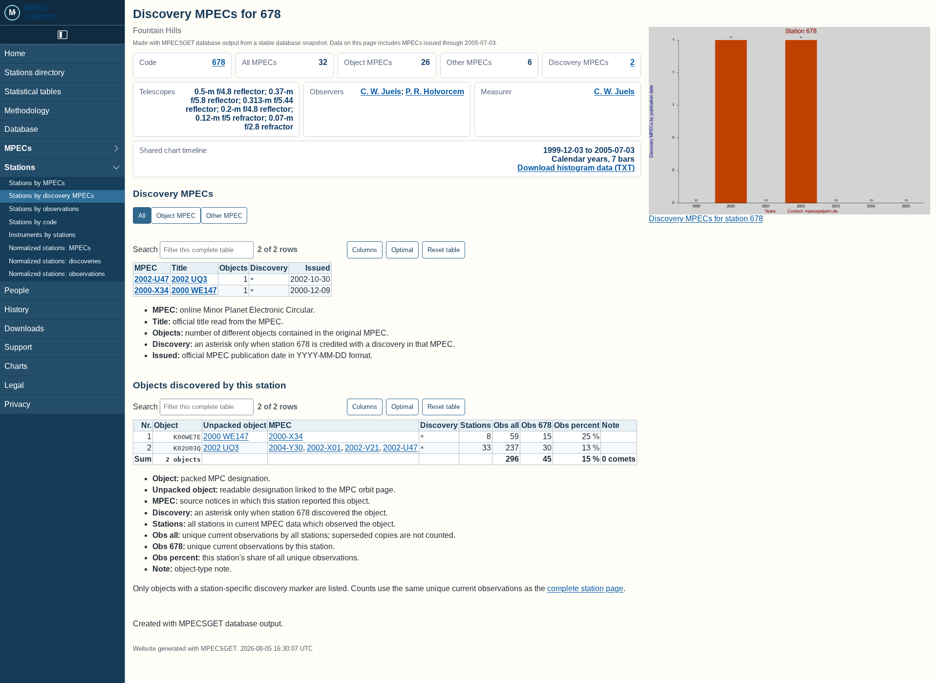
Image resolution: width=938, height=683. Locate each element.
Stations (19, 167)
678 (218, 62)
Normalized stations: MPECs (50, 248)
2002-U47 (151, 279)
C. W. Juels (381, 91)
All (142, 215)
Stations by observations (44, 209)
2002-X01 (324, 448)
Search (146, 249)
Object (166, 425)
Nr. (146, 425)
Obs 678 (536, 425)
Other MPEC (224, 215)
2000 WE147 (194, 290)
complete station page (585, 588)
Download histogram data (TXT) (576, 168)
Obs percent (576, 425)
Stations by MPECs (37, 183)
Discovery (269, 268)
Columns (364, 250)
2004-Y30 (286, 448)
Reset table (443, 250)
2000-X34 (151, 290)
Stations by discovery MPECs (51, 195)
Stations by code (33, 222)
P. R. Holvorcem (434, 91)
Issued (317, 268)
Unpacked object (234, 425)
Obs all (506, 425)
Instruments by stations (42, 235)
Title (179, 268)
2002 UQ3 (189, 279)
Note (610, 425)
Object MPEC (175, 215)
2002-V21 (362, 448)
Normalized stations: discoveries (55, 261)
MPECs (18, 148)
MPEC (145, 268)
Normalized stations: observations (57, 274)
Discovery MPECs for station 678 (706, 218)
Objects (233, 268)
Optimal (402, 250)
